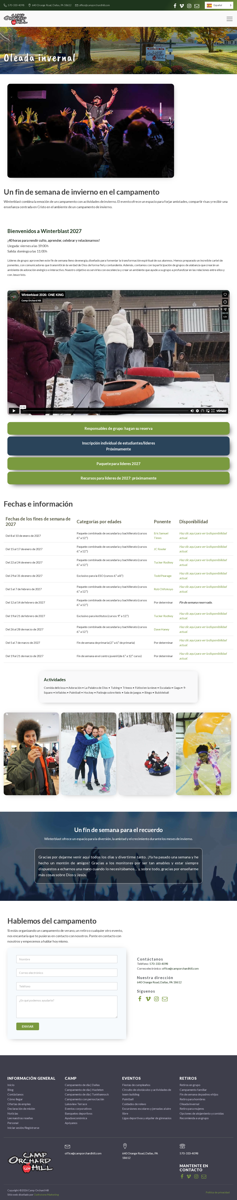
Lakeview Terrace (76, 1104)
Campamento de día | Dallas (82, 1085)
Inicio (10, 1085)
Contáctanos (15, 1094)
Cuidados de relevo (134, 1104)
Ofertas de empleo (19, 1104)
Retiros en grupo (190, 1085)
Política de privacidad (218, 1192)
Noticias (12, 1113)
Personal (12, 1123)
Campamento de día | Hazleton (84, 1089)
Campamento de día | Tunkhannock (87, 1094)
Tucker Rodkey (163, 562)
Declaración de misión (21, 1108)
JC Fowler (160, 549)
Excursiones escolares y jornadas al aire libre (146, 1111)
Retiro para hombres (192, 1099)
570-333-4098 (16, 5)
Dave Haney (161, 629)
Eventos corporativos (78, 1108)
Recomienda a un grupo (194, 1118)
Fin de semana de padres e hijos (199, 1094)
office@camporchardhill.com (94, 5)
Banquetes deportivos (78, 1113)
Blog (10, 1089)
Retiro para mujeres (192, 1108)
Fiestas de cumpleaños (136, 1085)
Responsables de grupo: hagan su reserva (118, 428)
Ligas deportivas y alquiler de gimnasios (146, 1118)
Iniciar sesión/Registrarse (23, 1127)
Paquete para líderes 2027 (118, 463)
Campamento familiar (193, 1089)
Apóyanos (71, 1123)
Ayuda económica (76, 1118)
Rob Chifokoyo (163, 589)
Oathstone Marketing (46, 1194)
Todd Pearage (162, 575)
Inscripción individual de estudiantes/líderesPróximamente (118, 446)
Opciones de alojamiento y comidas (202, 1113)
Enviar (28, 1026)
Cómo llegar (15, 1099)
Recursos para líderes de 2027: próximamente (119, 478)
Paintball (127, 1099)
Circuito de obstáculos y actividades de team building (146, 1092)
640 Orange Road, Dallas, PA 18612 (51, 5)
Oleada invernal (189, 1104)
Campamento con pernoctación (84, 1099)
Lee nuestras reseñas (20, 1118)
